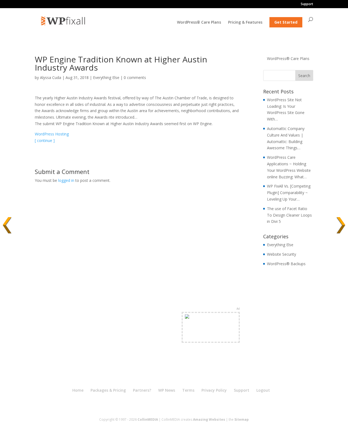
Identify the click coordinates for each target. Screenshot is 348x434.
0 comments (135, 77)
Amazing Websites (209, 419)
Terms (188, 390)
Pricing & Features (245, 22)
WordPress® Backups (286, 263)
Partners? (142, 390)
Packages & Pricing (108, 390)
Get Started (285, 22)
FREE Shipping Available (211, 337)
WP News (166, 390)
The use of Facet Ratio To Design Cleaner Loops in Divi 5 (289, 215)
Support (307, 4)
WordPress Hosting (52, 134)
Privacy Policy (214, 390)
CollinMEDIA (148, 419)
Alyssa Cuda (50, 77)
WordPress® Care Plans (199, 22)
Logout (263, 390)
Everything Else (106, 77)
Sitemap (241, 419)
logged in (66, 180)
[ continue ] (45, 140)
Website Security (281, 254)
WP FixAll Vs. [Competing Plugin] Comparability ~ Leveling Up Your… (288, 192)
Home (77, 390)
